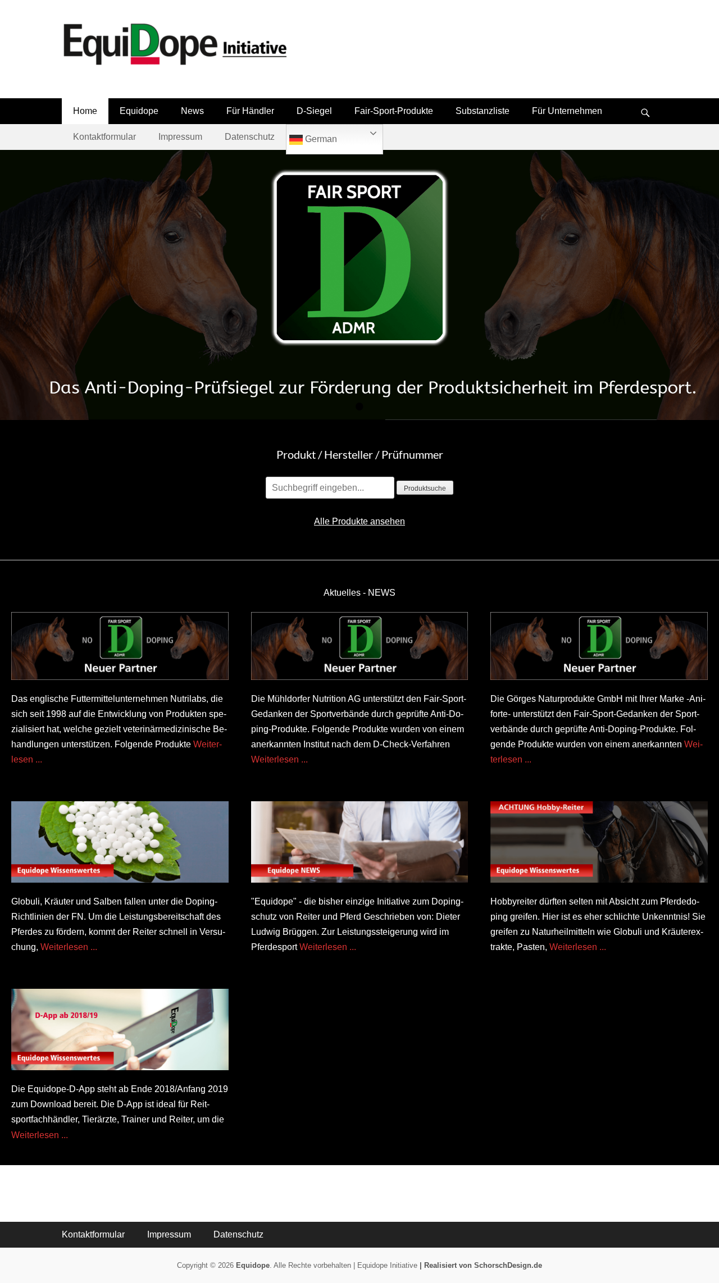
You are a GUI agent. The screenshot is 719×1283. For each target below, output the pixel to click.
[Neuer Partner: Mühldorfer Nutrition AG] (359, 646)
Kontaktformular (104, 136)
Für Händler (250, 111)
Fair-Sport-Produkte (393, 111)
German (320, 139)
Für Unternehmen (567, 111)
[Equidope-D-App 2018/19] (120, 1029)
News (192, 111)
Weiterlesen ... (279, 759)
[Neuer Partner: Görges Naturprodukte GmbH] (599, 646)
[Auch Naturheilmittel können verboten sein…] (120, 842)
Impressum (180, 136)
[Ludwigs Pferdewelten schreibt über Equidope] (359, 842)
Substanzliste (482, 111)
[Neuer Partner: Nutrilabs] (120, 646)
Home (85, 111)
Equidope (139, 111)
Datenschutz (250, 136)
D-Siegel (314, 111)
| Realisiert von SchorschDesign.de (481, 1265)
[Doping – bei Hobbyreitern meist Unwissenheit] (599, 842)
